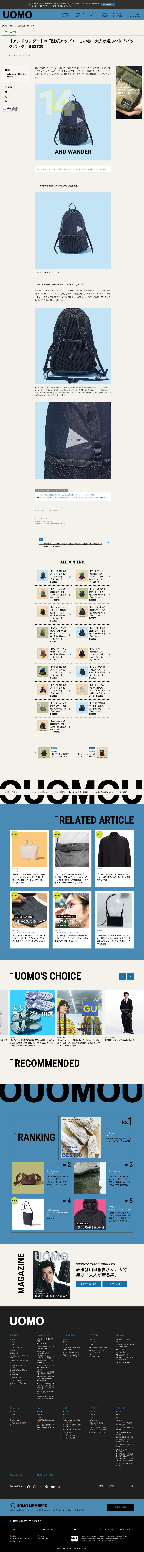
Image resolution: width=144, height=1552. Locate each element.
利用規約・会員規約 (42, 1538)
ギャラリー (110, 1135)
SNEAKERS (93, 13)
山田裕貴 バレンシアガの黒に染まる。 (26, 1040)
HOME (6, 792)
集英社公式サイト (15, 1536)
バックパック (14, 55)
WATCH (105, 13)
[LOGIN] (132, 14)
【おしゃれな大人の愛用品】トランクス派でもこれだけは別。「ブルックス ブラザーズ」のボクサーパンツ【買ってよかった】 (29, 938)
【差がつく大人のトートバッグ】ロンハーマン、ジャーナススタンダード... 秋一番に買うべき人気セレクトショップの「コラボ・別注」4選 (29, 878)
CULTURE (119, 16)
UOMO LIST (80, 13)
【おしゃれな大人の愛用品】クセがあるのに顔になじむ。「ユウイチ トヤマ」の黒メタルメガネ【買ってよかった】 (71, 938)
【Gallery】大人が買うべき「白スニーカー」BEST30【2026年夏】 (118, 1140)
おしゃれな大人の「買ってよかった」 (26, 932)
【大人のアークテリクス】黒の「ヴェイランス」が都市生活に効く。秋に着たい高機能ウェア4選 (113, 877)
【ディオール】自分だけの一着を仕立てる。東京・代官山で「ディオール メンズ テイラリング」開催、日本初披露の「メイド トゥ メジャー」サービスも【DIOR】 (72, 878)
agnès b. (50, 1218)
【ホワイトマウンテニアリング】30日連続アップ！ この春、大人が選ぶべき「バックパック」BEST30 (72, 497)
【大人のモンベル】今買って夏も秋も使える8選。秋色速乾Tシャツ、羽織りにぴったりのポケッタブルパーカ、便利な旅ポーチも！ (120, 1217)
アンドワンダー (26, 55)
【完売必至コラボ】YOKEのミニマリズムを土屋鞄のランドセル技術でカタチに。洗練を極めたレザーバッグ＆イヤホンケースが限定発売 (113, 940)
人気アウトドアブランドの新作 (120, 1209)
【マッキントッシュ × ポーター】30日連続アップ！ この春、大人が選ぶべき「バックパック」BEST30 (72, 169)
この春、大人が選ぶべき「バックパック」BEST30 (48, 792)
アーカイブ (10, 32)
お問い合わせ (40, 1536)
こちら (116, 1540)
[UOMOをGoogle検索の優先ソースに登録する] (10, 109)
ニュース (59, 871)
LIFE (90, 16)
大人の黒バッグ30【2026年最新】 (57, 1214)
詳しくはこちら (108, 5)
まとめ (16, 871)
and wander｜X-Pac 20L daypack (16, 75)
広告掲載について (15, 1541)
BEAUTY (65, 16)
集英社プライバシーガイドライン (19, 1538)
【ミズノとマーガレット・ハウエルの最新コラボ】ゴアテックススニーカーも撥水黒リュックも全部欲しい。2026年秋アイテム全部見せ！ (119, 1181)
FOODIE (105, 16)
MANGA (118, 13)
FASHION (65, 13)
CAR (77, 16)
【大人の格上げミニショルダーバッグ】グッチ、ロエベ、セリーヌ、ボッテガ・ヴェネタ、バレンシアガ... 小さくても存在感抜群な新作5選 (57, 1181)
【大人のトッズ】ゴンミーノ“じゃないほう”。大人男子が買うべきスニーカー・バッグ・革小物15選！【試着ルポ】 (79, 1043)
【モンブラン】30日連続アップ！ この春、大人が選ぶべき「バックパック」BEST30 (66, 495)
